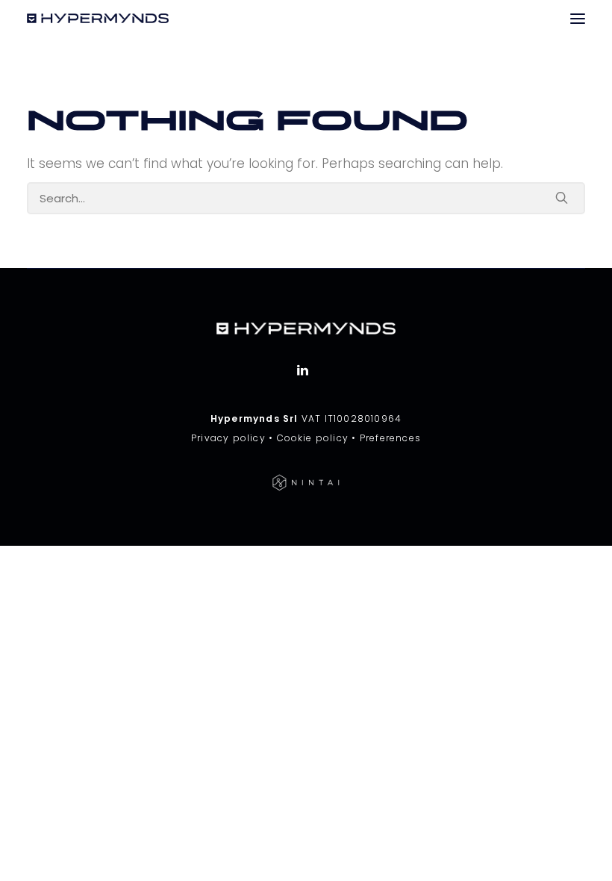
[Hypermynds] (98, 18)
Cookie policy (313, 438)
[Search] (306, 198)
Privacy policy (228, 438)
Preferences (390, 438)
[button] (577, 18)
